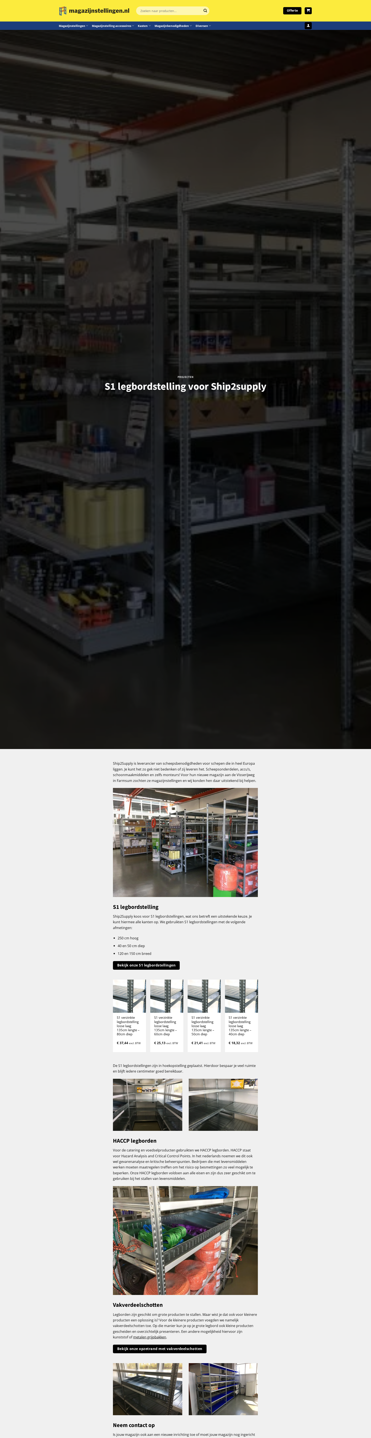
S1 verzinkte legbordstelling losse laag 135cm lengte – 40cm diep (240, 1026)
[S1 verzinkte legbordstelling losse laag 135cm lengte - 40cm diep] (241, 996)
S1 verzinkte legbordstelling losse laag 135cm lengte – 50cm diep (203, 1026)
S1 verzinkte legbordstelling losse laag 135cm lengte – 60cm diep (165, 1026)
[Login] (308, 25)
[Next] (257, 1017)
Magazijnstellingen (72, 26)
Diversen (202, 26)
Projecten (186, 377)
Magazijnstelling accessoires (111, 26)
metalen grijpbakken (149, 1337)
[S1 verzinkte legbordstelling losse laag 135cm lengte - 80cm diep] (129, 996)
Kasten (143, 26)
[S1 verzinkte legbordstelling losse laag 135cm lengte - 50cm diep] (204, 996)
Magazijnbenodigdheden (172, 26)
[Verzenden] (205, 10)
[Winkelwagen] (308, 10)
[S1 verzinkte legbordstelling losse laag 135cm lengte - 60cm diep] (166, 996)
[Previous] (113, 1017)
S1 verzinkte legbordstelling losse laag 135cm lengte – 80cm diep (128, 1026)
